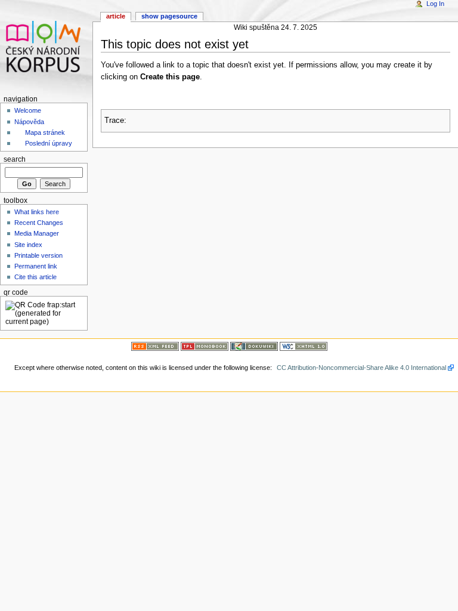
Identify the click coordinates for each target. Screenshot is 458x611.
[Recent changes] (155, 345)
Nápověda (29, 121)
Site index (28, 244)
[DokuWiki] (254, 345)
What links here (36, 211)
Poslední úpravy (48, 143)
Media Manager (36, 233)
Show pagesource (169, 16)
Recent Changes (38, 222)
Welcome (27, 110)
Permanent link (35, 266)
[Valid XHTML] (303, 345)
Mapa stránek (45, 132)
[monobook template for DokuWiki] (204, 345)
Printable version (38, 255)
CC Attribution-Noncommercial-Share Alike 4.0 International (361, 367)
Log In (435, 3)
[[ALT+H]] (46, 46)
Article (115, 16)
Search (15, 159)
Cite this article (35, 276)
